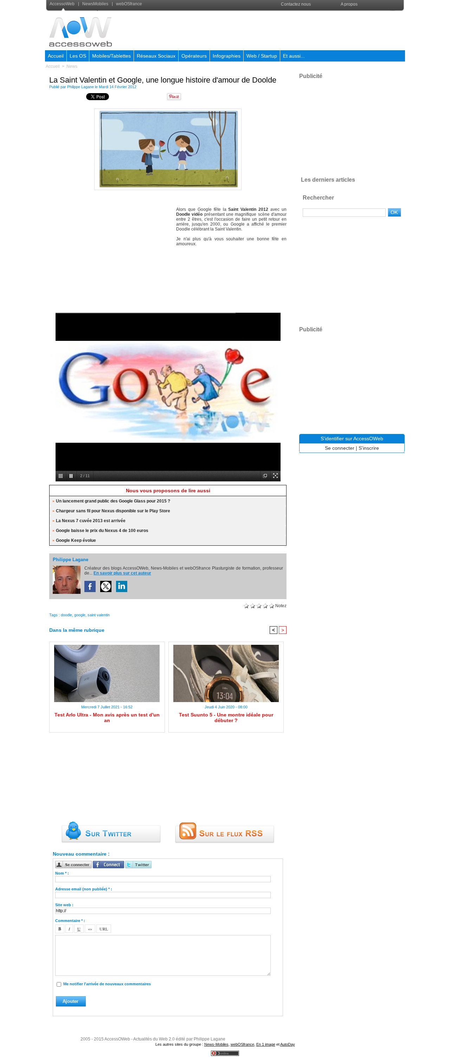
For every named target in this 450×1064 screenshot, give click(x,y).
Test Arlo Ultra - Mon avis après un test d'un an (107, 717)
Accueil (56, 56)
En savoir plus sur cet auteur (122, 573)
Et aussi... (294, 56)
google (79, 615)
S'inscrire (369, 448)
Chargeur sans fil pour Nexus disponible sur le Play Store (113, 510)
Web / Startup (261, 56)
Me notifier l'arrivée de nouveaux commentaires (107, 984)
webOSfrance (128, 3)
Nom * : (62, 873)
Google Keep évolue (76, 540)
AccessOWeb (117, 1039)
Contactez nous (296, 4)
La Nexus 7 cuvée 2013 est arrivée (91, 520)
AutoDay (287, 1044)
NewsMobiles (95, 3)
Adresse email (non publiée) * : (83, 889)
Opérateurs (194, 56)
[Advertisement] (277, 29)
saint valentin (99, 615)
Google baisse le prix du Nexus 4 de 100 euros (102, 530)
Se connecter (339, 448)
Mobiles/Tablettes (111, 56)
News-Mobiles (216, 1044)
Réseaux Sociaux (156, 56)
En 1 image (265, 1044)
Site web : (64, 905)
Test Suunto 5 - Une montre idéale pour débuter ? (226, 717)
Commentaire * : (70, 921)
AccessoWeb (63, 3)
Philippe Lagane (80, 87)
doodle (66, 615)
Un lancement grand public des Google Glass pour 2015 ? (113, 501)
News (71, 66)
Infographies (226, 56)
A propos (349, 4)
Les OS (78, 56)
